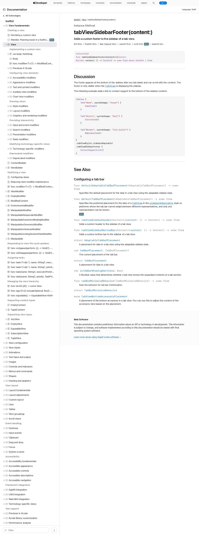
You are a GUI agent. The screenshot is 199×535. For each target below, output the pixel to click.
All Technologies (13, 16)
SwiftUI (77, 20)
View (84, 20)
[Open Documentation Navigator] (4, 10)
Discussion (84, 76)
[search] (26, 530)
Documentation (17, 9)
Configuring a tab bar (89, 179)
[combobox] (27, 530)
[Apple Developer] (40, 3)
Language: (186, 9)
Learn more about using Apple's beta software (97, 337)
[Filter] (27, 530)
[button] (153, 3)
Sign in (163, 3)
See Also (82, 169)
